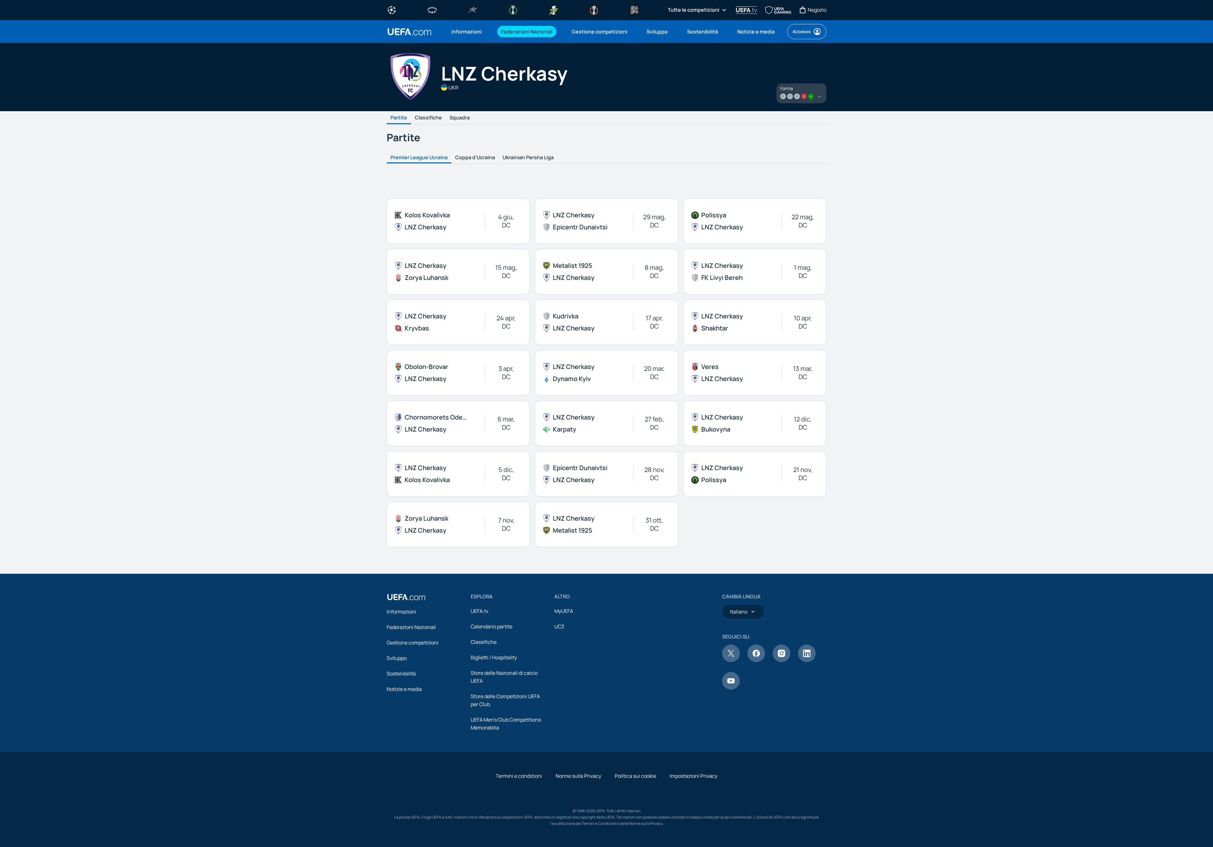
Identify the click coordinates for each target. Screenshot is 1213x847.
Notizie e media (404, 689)
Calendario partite (491, 626)
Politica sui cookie (635, 775)
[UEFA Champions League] (392, 9)
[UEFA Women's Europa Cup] (553, 9)
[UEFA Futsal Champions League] (473, 9)
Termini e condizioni (519, 775)
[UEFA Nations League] (634, 9)
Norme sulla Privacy (578, 775)
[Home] (406, 597)
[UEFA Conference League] (513, 9)
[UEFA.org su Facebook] (756, 660)
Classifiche (428, 118)
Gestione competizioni (412, 642)
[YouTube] (731, 687)
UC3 (559, 626)
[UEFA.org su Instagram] (781, 660)
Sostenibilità (401, 673)
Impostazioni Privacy (693, 775)
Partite (398, 118)
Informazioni (401, 611)
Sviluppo (397, 658)
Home (409, 31)
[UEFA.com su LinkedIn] (807, 660)
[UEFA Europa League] (594, 9)
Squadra (460, 118)
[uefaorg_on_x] (731, 660)
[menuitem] (468, 32)
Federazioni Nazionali (411, 627)
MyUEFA (563, 611)
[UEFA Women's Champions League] (432, 9)
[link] (466, 32)
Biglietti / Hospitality (494, 657)
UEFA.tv (479, 611)
